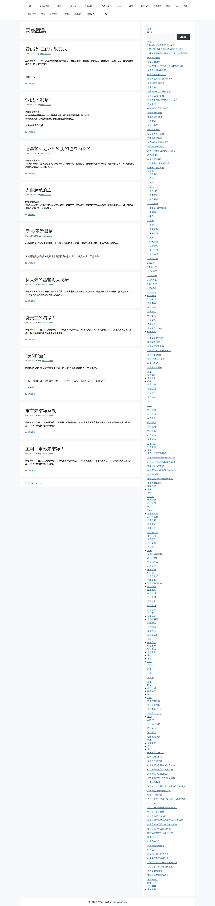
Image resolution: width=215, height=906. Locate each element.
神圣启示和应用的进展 (157, 854)
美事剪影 (152, 229)
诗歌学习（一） (154, 709)
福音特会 (53, 13)
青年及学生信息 (154, 328)
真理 (150, 220)
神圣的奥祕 (152, 363)
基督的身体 (152, 562)
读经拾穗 (152, 250)
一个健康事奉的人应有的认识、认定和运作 (167, 53)
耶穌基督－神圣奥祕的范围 (160, 867)
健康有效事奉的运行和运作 (160, 79)
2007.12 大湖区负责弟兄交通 (161, 45)
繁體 (149, 29)
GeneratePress (120, 902)
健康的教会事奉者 (155, 83)
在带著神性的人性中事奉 (159, 91)
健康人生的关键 (154, 761)
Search (150, 32)
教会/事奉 (32, 13)
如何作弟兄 (152, 125)
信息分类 (105, 6)
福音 (30, 6)
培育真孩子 (152, 104)
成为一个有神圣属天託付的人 (161, 150)
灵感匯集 (31, 83)
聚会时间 (151, 688)
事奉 (149, 41)
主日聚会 (66, 13)
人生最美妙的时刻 (155, 338)
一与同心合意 (153, 57)
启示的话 (151, 622)
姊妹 (176, 6)
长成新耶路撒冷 (154, 871)
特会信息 (151, 315)
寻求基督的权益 (154, 138)
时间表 (150, 572)
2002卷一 (152, 263)
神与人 (150, 677)
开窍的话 (151, 626)
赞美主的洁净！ (40, 317)
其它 (149, 405)
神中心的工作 (153, 841)
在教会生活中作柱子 (156, 95)
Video (150, 510)
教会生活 (151, 410)
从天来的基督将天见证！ (49, 279)
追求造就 (151, 743)
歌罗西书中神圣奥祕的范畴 (160, 828)
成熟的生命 (152, 532)
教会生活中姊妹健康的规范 (160, 478)
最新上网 (151, 597)
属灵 (149, 489)
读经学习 (151, 732)
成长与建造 (89, 6)
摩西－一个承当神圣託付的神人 (162, 807)
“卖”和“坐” (35, 355)
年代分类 (151, 307)
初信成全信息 (153, 342)
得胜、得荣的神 (154, 795)
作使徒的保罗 (153, 62)
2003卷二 (152, 267)
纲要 (149, 685)
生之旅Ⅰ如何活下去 (156, 359)
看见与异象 (152, 635)
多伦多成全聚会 (154, 117)
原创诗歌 (151, 378)
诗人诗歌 (152, 241)
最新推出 (151, 589)
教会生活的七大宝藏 (156, 816)
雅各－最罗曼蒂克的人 (157, 875)
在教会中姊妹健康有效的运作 (161, 457)
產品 (149, 655)
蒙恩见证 (78, 13)
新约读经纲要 (153, 724)
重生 (149, 371)
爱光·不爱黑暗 (39, 231)
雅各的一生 (152, 879)
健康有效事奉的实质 (156, 74)
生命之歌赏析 (153, 705)
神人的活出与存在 (155, 845)
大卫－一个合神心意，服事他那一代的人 (166, 786)
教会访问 (151, 569)
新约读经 (151, 720)
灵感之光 (151, 631)
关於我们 (151, 886)
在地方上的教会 (154, 553)
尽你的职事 (152, 155)
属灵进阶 (151, 528)
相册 (149, 658)
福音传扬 (151, 431)
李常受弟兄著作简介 (157, 208)
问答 (131, 6)
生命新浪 (151, 652)
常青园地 (151, 500)
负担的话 (152, 254)
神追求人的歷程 (154, 367)
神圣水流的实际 (154, 159)
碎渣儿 (150, 837)
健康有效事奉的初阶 (156, 70)
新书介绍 (151, 593)
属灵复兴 (151, 524)
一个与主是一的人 (155, 752)
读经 (59, 6)
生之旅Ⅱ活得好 (154, 355)
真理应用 (151, 426)
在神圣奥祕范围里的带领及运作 (162, 100)
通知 (149, 746)
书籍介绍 (151, 586)
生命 (150, 216)
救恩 (149, 669)
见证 (150, 237)
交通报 (105, 13)
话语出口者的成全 (155, 167)
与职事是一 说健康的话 (158, 163)
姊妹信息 (151, 299)
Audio (150, 506)
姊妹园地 (151, 486)
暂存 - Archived (155, 583)
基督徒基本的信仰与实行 (159, 350)
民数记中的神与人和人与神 (160, 833)
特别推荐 (151, 646)
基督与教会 (152, 558)
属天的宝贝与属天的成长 (159, 790)
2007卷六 (152, 284)
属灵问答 (152, 191)
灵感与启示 (44, 6)
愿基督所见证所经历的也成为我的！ (60, 148)
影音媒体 (151, 503)
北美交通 (151, 87)
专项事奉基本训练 (155, 134)
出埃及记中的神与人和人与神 (161, 765)
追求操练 (151, 439)
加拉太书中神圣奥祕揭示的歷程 (162, 778)
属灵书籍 (145, 6)
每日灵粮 (151, 543)
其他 (149, 401)
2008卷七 (152, 288)
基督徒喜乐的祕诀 (155, 346)
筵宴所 (150, 496)
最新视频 (151, 605)
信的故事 (90, 13)
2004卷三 (152, 271)
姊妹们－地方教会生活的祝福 (161, 461)
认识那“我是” (37, 99)
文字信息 (151, 311)
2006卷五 (152, 280)
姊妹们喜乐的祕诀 (155, 466)
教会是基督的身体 (155, 812)
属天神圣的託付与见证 (157, 142)
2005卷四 (152, 275)
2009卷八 (152, 292)
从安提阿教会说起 (155, 146)
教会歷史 (152, 195)
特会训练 (151, 649)
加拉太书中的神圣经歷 (157, 773)
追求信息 (151, 324)
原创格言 (151, 539)
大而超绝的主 (38, 189)
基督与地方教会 (154, 112)
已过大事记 (152, 576)
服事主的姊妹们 (154, 483)
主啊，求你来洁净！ (45, 448)
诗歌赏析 (152, 246)
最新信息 (151, 601)
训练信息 (151, 320)
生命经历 (151, 422)
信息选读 (152, 174)
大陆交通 (151, 121)
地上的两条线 (153, 782)
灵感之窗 (152, 258)
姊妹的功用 (152, 474)
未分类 (150, 613)
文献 (149, 492)
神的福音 (151, 850)
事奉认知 (151, 384)
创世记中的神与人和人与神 (160, 769)
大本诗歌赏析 (153, 701)
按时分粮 (72, 6)
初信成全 (151, 375)
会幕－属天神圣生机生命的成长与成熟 (165, 820)
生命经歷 (151, 418)
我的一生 (151, 803)
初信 (150, 178)
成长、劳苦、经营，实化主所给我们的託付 (167, 799)
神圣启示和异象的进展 (157, 858)
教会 (119, 6)
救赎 (149, 673)
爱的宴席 (151, 642)
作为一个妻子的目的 (156, 453)
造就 (43, 13)
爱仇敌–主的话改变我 (46, 48)
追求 (149, 740)
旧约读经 (151, 728)
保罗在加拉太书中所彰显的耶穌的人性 (165, 66)
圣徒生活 (152, 233)
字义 (150, 186)
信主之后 (151, 520)
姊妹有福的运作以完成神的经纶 (162, 470)
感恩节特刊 (152, 513)
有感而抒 (152, 203)
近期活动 (151, 580)
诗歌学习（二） (154, 713)
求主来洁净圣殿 (40, 410)
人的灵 (150, 665)
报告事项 (151, 447)
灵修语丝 (151, 547)
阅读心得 (151, 882)
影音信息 (157, 6)
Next (38, 483)
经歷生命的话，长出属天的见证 (162, 862)
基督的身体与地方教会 (157, 108)
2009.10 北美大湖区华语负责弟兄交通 (165, 49)
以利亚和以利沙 (154, 757)
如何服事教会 (153, 129)
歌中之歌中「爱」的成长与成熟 (162, 824)
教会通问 (152, 199)
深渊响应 (152, 212)
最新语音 (151, 610)
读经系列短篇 (153, 737)
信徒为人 (151, 393)
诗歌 (185, 6)
